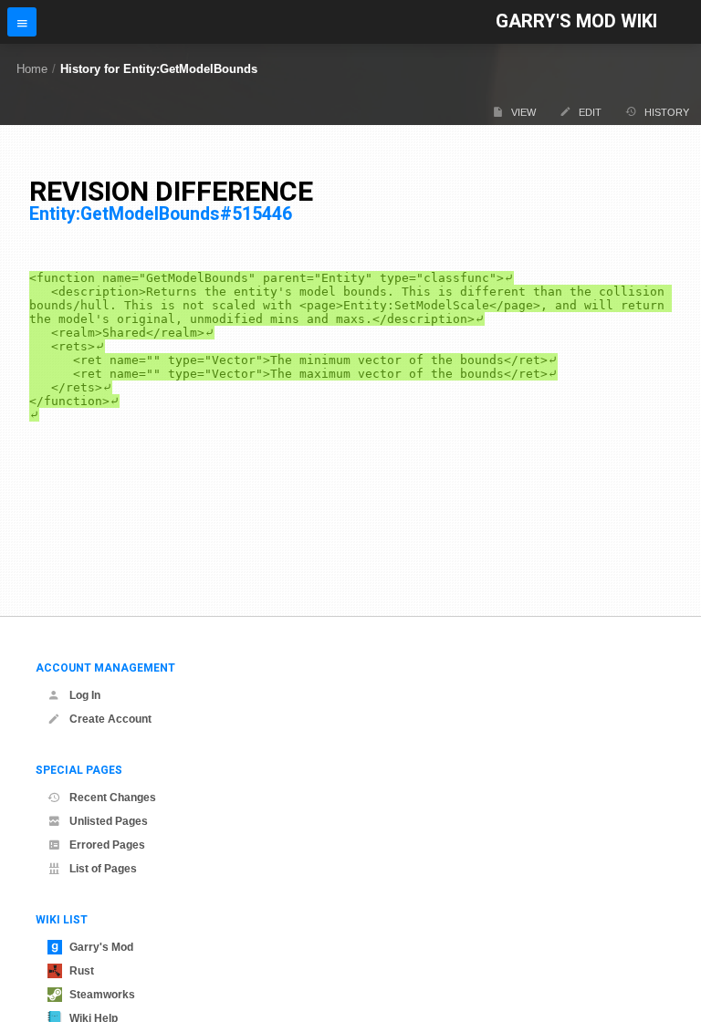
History (666, 112)
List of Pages (103, 868)
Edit (590, 112)
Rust (81, 971)
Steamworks (102, 994)
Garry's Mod (101, 947)
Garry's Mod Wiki (576, 21)
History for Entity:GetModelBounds (158, 69)
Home (31, 69)
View (523, 112)
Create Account (110, 719)
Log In (84, 695)
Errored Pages (107, 845)
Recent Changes (112, 797)
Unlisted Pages (108, 821)
